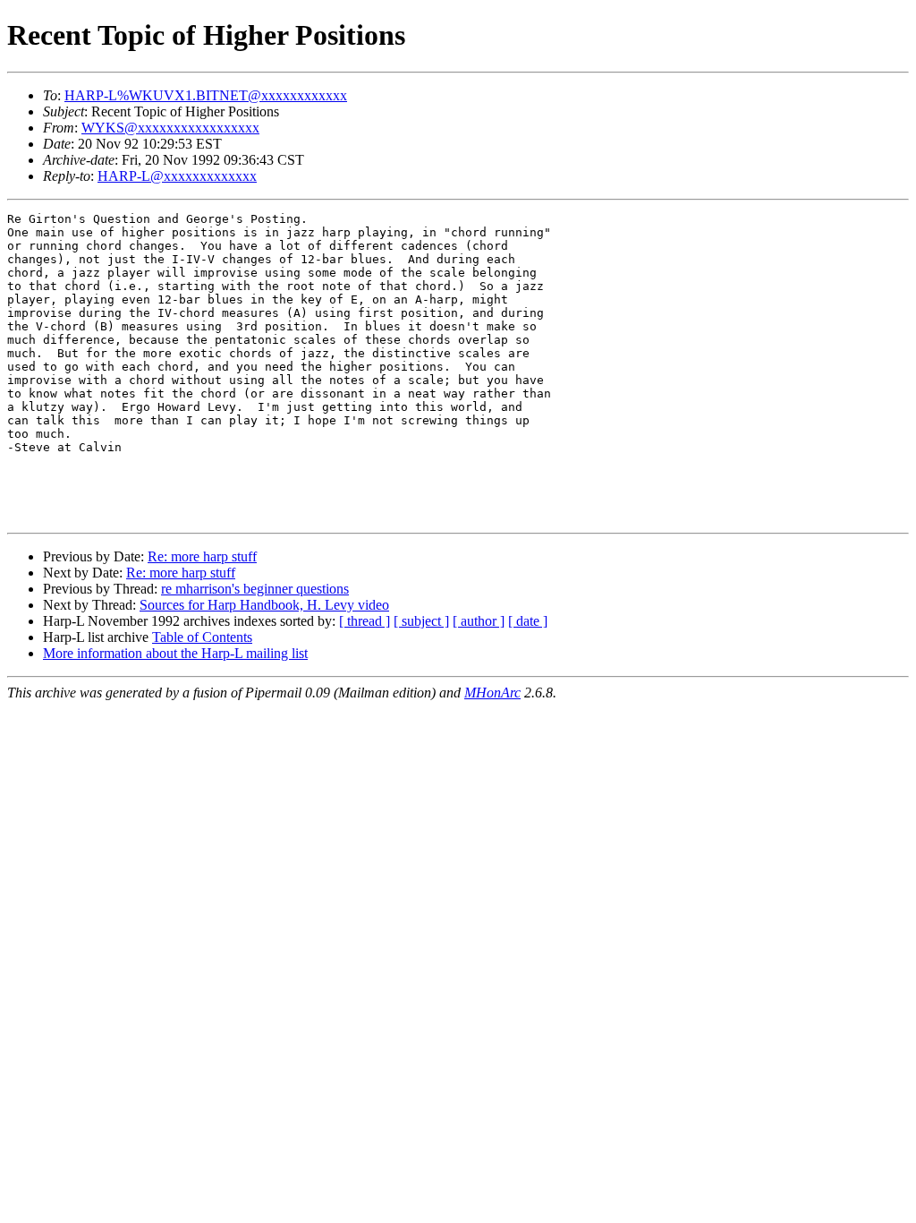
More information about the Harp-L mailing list (175, 653)
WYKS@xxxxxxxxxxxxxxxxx (170, 127)
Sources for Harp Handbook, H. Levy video (264, 604)
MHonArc (492, 692)
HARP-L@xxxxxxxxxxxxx (177, 176)
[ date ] (527, 621)
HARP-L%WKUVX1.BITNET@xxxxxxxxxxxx (205, 95)
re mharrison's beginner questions (255, 588)
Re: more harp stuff (202, 556)
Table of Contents (202, 637)
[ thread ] (364, 621)
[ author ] (479, 621)
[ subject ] (421, 621)
